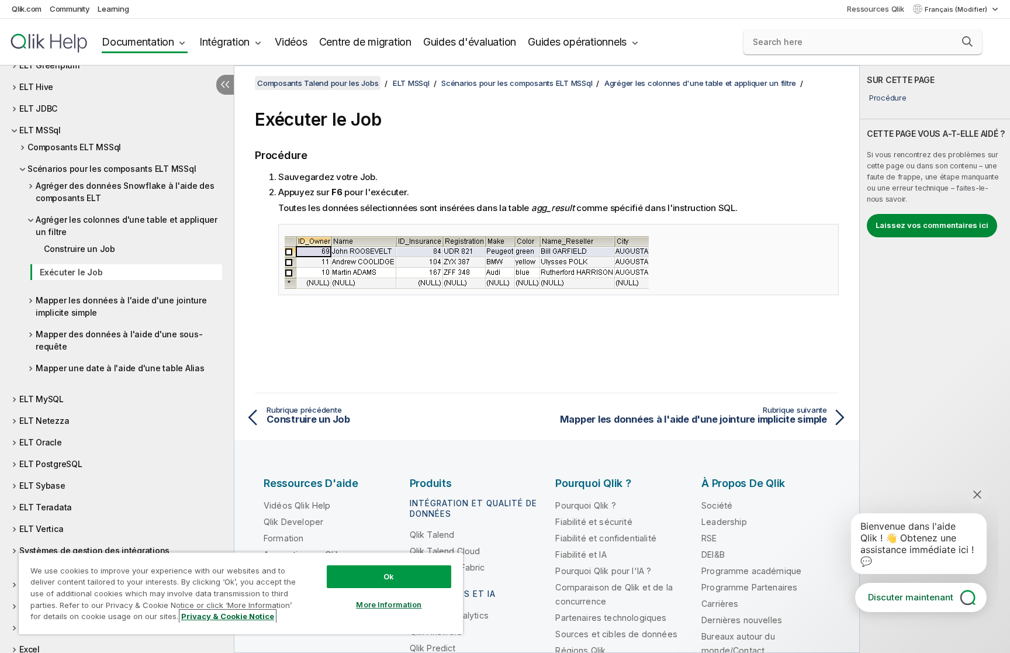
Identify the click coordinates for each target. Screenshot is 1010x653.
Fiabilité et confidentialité (605, 538)
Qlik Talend (432, 535)
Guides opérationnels (577, 42)
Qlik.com (26, 8)
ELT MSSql (40, 130)
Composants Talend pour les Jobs (317, 83)
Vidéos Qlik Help (297, 505)
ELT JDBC (38, 108)
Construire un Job (79, 249)
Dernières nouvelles (741, 620)
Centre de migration (365, 42)
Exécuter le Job (71, 272)
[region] (241, 593)
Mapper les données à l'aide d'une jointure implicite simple (121, 306)
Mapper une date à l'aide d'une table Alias (120, 368)
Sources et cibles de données (616, 634)
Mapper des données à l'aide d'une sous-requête (119, 340)
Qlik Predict (433, 648)
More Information (388, 604)
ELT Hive (36, 87)
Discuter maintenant (910, 597)
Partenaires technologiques (610, 618)
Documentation (138, 42)
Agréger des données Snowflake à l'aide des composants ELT (125, 192)
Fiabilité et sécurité (593, 522)
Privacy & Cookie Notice (227, 616)
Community (70, 8)
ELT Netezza (44, 421)
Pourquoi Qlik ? (585, 505)
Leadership (724, 522)
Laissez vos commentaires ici (932, 225)
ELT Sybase (42, 485)
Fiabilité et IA (580, 554)
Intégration (224, 42)
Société (716, 505)
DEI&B (713, 554)
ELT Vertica (41, 529)
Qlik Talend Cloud (445, 551)
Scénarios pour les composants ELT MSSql (111, 169)
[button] (967, 41)
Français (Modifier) (957, 9)
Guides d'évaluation (469, 42)
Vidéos (291, 42)
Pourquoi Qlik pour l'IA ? (603, 571)
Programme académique (751, 571)
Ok (388, 576)
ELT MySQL (41, 399)
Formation (283, 538)
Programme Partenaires (749, 587)
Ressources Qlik (875, 8)
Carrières (719, 604)
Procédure (888, 97)
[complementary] (935, 359)
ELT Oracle (40, 442)
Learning (113, 8)
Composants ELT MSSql (74, 147)
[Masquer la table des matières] (225, 85)
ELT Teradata (45, 507)
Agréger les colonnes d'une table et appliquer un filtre (126, 226)
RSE (709, 538)
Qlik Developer (293, 522)
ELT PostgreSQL (50, 464)
